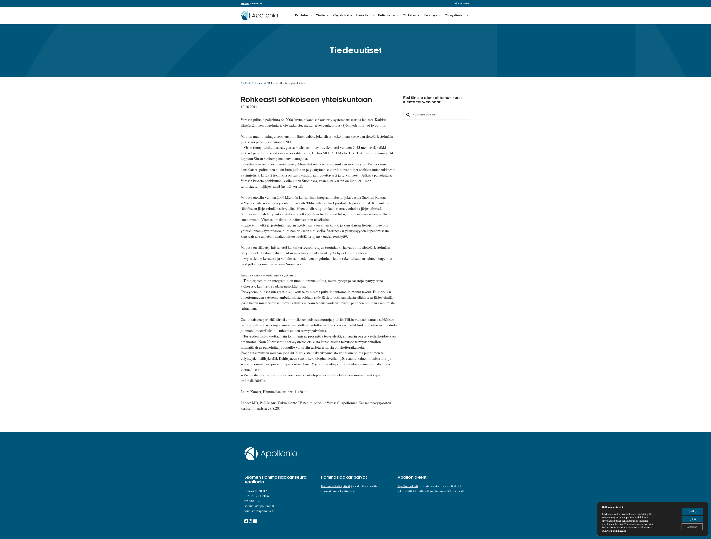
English (257, 3)
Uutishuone (386, 15)
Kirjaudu (464, 3)
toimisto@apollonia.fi (259, 510)
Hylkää (692, 519)
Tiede (320, 15)
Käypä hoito (342, 15)
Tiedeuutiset (259, 83)
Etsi (407, 115)
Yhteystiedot (455, 15)
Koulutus (301, 15)
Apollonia (246, 83)
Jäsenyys (430, 15)
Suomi (245, 3)
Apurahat (363, 15)
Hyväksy (692, 511)
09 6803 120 (252, 500)
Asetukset (692, 526)
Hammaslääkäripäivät (335, 486)
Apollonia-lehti (408, 486)
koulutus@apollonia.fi (259, 505)
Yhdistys (409, 15)
